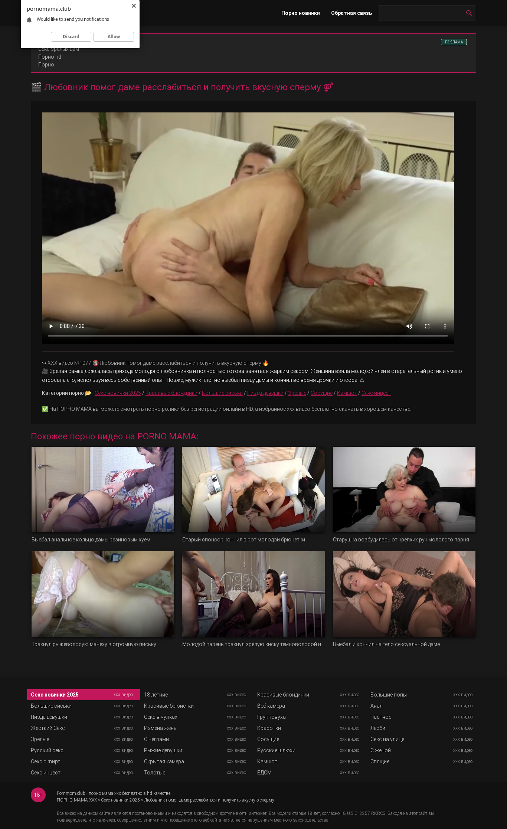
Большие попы (388, 695)
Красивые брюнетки (169, 706)
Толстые (154, 773)
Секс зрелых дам (58, 49)
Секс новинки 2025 (118, 393)
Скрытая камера (164, 761)
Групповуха (271, 717)
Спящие (379, 761)
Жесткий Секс (48, 728)
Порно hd (49, 57)
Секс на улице (387, 739)
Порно (46, 65)
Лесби (377, 728)
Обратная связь (351, 13)
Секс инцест (376, 393)
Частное (380, 717)
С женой (380, 750)
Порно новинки (300, 13)
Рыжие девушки (163, 750)
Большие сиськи (222, 393)
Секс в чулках (160, 717)
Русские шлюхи (276, 750)
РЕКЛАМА (454, 42)
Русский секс (47, 750)
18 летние (156, 695)
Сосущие (322, 393)
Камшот (347, 393)
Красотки (269, 728)
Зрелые (297, 393)
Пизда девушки (265, 393)
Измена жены (160, 728)
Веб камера (271, 706)
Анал (376, 706)
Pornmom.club (71, 793)
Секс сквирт (45, 761)
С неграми (156, 739)
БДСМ (264, 773)
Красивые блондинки (171, 393)
